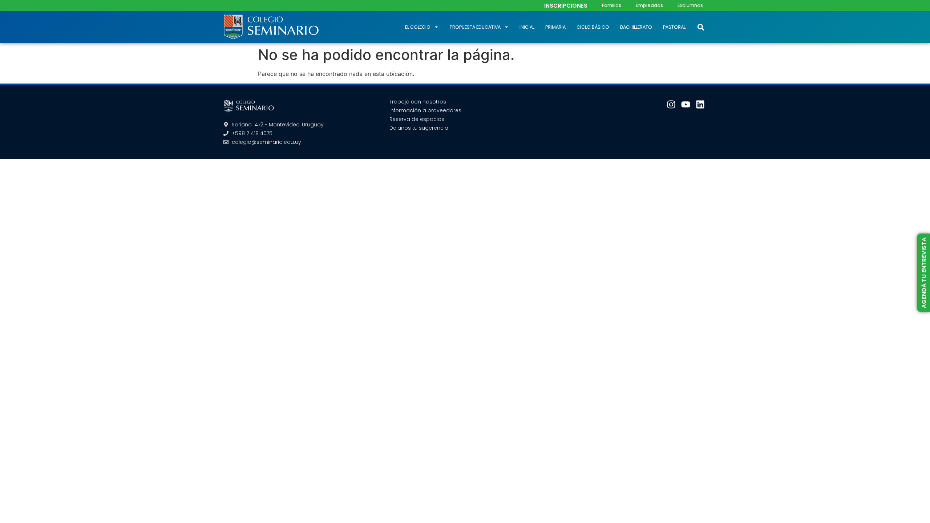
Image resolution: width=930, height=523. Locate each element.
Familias (611, 5)
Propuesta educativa (475, 27)
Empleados (649, 5)
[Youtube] (685, 104)
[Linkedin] (700, 104)
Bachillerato (636, 27)
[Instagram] (671, 104)
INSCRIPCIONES (565, 5)
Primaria (555, 27)
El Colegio (417, 27)
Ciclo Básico (593, 27)
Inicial (526, 27)
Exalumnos (690, 5)
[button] (701, 27)
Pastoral (674, 27)
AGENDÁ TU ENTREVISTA (923, 273)
